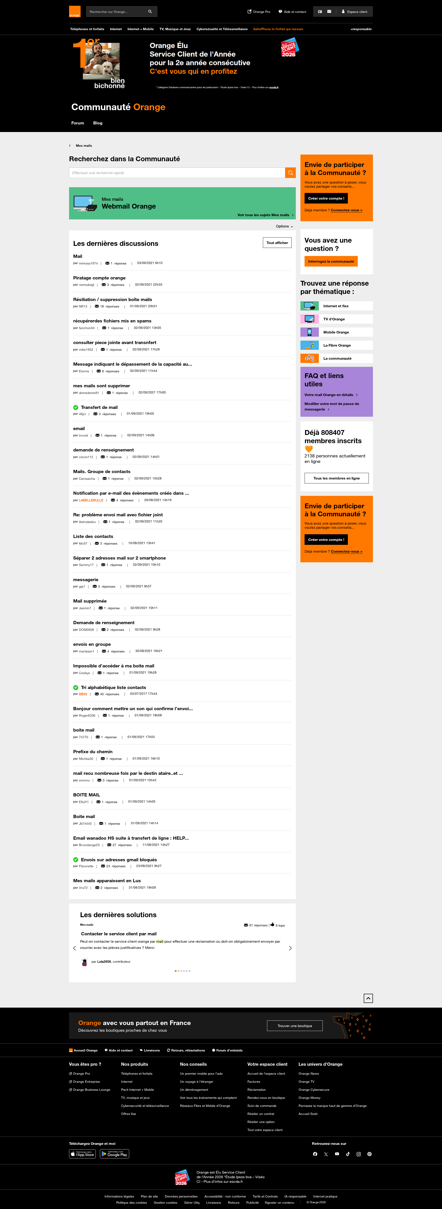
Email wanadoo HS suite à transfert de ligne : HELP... (131, 838)
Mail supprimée (90, 601)
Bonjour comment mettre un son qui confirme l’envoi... (133, 708)
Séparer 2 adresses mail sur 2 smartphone (119, 558)
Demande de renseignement (103, 622)
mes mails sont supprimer (101, 385)
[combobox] (177, 172)
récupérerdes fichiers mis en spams (112, 321)
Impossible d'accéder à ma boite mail (113, 666)
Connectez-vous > (347, 210)
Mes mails (84, 146)
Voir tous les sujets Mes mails (263, 215)
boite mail (83, 730)
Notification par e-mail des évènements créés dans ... (131, 493)
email (79, 428)
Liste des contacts (93, 536)
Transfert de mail (99, 407)
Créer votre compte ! (326, 198)
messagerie (85, 579)
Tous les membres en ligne (337, 478)
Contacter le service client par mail (119, 933)
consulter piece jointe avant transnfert (114, 342)
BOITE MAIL (86, 795)
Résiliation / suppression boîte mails (112, 299)
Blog (97, 122)
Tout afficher (277, 242)
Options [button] (282, 226)
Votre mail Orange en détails (329, 394)
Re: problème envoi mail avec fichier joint (118, 514)
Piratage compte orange (99, 278)
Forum (77, 122)
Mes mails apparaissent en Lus (107, 880)
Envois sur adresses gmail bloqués (119, 859)
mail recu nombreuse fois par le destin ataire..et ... (128, 773)
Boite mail (84, 816)
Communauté (118, 106)
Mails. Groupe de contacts (102, 471)
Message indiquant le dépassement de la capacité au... (132, 364)
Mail (77, 256)
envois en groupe (92, 644)
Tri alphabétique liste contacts (113, 687)
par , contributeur (111, 961)
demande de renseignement (103, 450)
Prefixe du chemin (93, 751)
